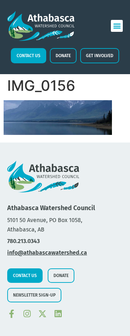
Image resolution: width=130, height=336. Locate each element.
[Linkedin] (58, 314)
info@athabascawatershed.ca (47, 252)
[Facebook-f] (11, 314)
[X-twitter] (42, 314)
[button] (117, 26)
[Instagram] (27, 314)
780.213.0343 (23, 241)
